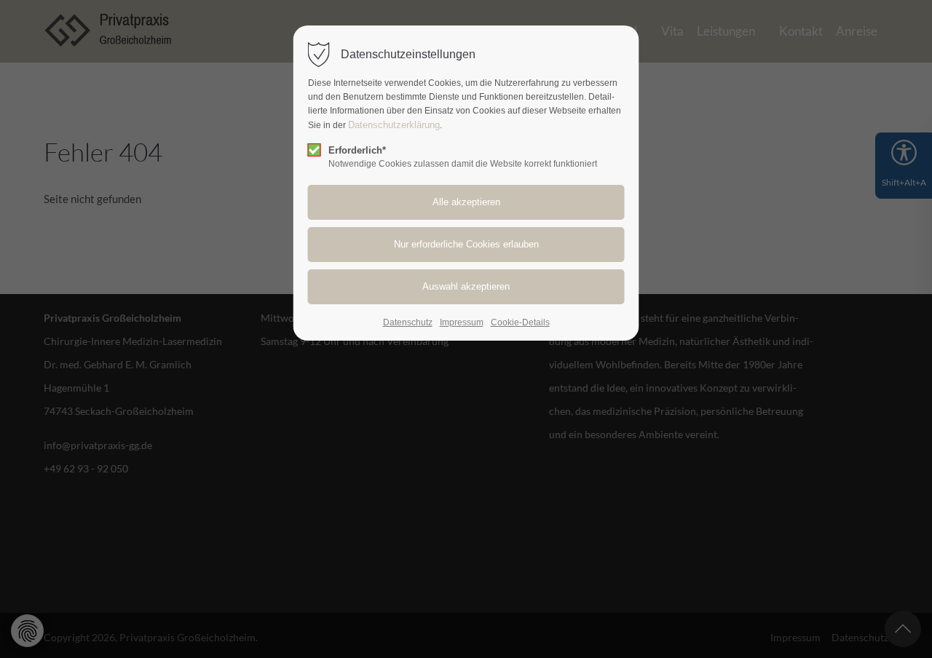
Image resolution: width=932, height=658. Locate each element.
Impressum (461, 322)
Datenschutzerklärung (394, 124)
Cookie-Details (520, 322)
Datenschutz (408, 322)
